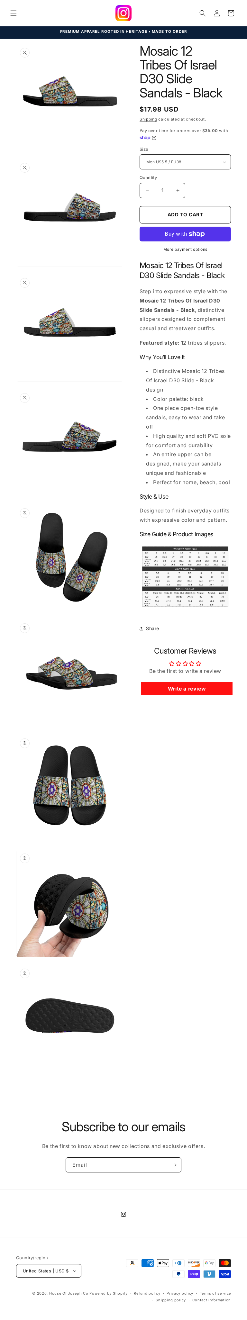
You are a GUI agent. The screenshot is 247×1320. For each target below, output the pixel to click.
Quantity (148, 177)
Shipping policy (171, 1300)
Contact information (211, 1300)
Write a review (187, 688)
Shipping (148, 119)
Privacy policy (180, 1293)
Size (144, 149)
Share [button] (152, 628)
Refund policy (147, 1293)
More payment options (185, 249)
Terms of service (215, 1293)
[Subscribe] (174, 1164)
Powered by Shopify (108, 1293)
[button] (13, 13)
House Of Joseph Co (68, 1293)
